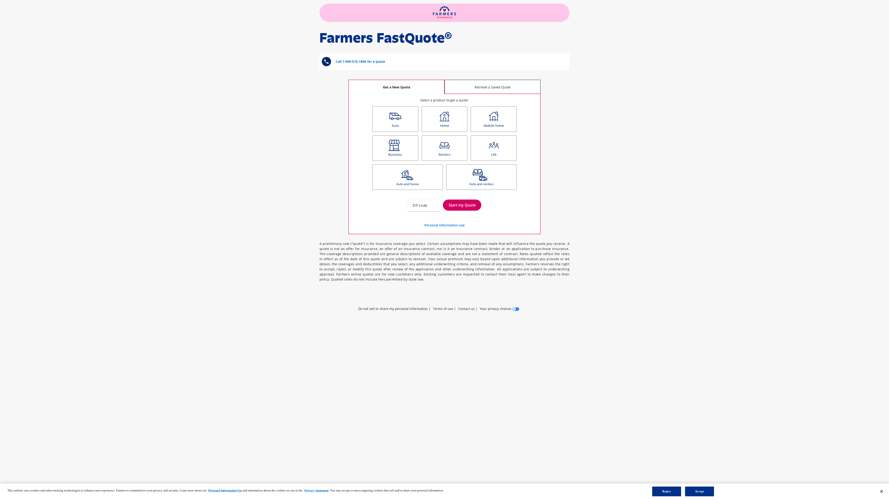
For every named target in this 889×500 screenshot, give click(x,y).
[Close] (881, 491)
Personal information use (444, 225)
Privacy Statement (316, 490)
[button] (444, 294)
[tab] (396, 87)
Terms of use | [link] (444, 308)
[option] (395, 119)
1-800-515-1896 (354, 61)
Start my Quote (462, 205)
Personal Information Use (225, 490)
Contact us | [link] (467, 308)
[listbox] (444, 149)
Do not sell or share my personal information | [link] (394, 308)
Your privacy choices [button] (496, 308)
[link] (444, 294)
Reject (666, 491)
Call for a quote (360, 61)
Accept (699, 491)
